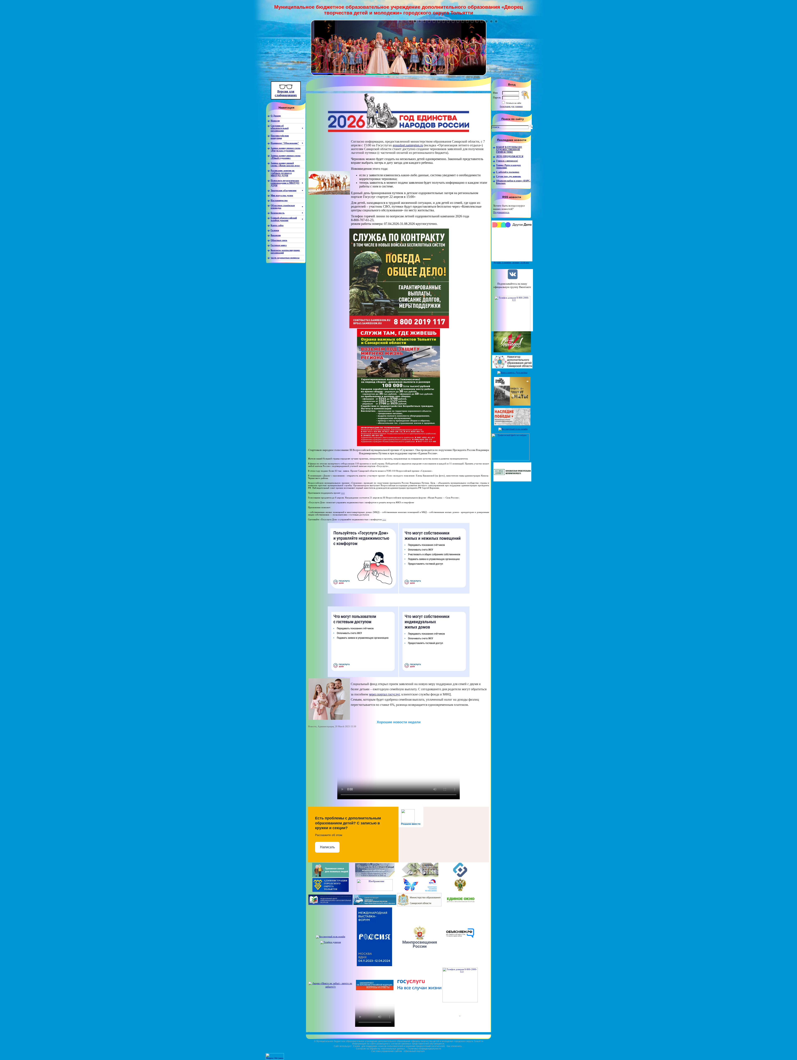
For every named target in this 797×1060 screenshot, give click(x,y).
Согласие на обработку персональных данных (380, 1048)
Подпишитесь (501, 212)
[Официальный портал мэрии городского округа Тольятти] (330, 891)
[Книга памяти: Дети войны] (512, 372)
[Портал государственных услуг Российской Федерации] (419, 989)
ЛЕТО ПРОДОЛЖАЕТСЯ (509, 156)
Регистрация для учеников (511, 106)
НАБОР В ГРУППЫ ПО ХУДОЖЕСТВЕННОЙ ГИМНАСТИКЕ (509, 149)
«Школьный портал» (414, 1051)
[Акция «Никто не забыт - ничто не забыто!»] (330, 986)
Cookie (356, 1046)
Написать (327, 847)
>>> (343, 493)
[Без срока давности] (512, 480)
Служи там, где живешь (508, 176)
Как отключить (454, 1046)
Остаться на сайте (513, 103)
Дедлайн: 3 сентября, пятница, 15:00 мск (511, 262)
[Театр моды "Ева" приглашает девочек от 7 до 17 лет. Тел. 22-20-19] (398, 74)
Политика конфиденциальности (424, 1048)
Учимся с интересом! (507, 160)
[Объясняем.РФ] (460, 947)
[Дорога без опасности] (375, 889)
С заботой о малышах (507, 172)
